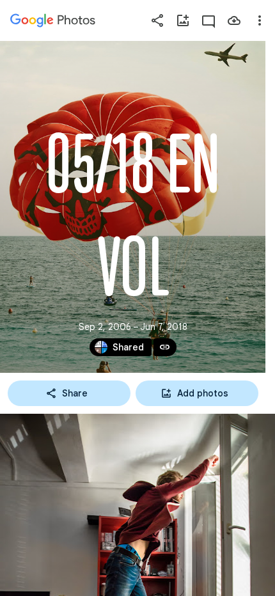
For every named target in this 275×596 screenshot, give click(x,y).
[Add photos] (183, 20)
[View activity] (208, 20)
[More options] (259, 20)
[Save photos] (234, 20)
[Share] (157, 20)
